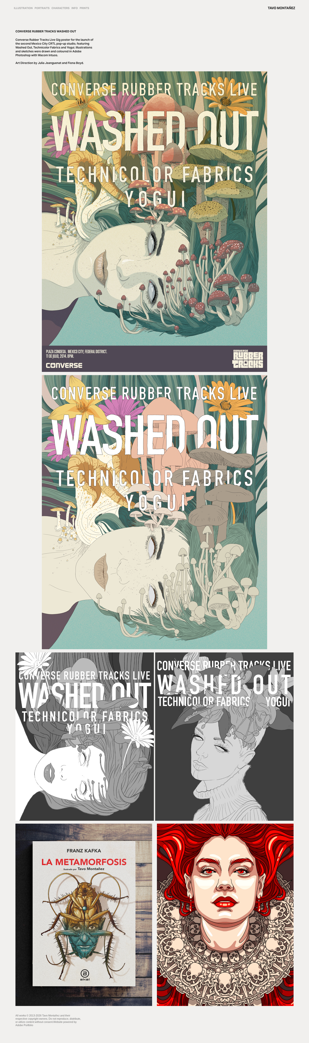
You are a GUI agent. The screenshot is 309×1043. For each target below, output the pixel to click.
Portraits (42, 8)
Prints (84, 8)
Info (74, 8)
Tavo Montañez (281, 8)
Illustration (23, 8)
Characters (61, 8)
